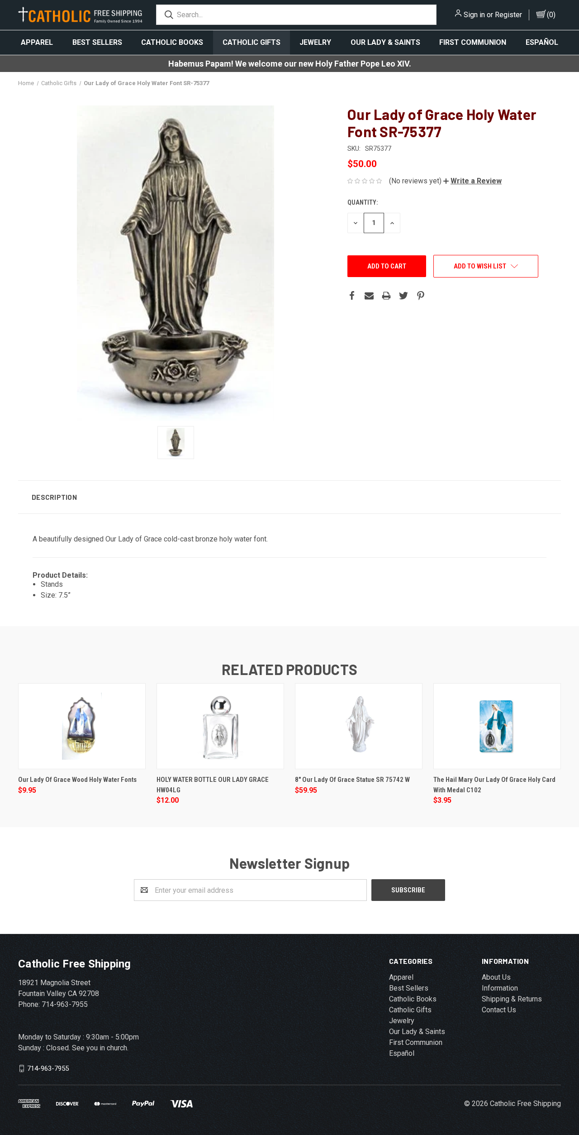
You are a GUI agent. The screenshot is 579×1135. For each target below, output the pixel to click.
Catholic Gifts (251, 42)
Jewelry (315, 42)
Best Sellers (97, 42)
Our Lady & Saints (385, 42)
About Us (496, 977)
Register (508, 14)
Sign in (474, 14)
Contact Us (499, 1010)
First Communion (472, 42)
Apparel (37, 42)
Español (542, 42)
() (551, 14)
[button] (472, 181)
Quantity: (362, 202)
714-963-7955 (48, 1068)
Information (500, 988)
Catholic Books (172, 42)
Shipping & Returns (512, 999)
